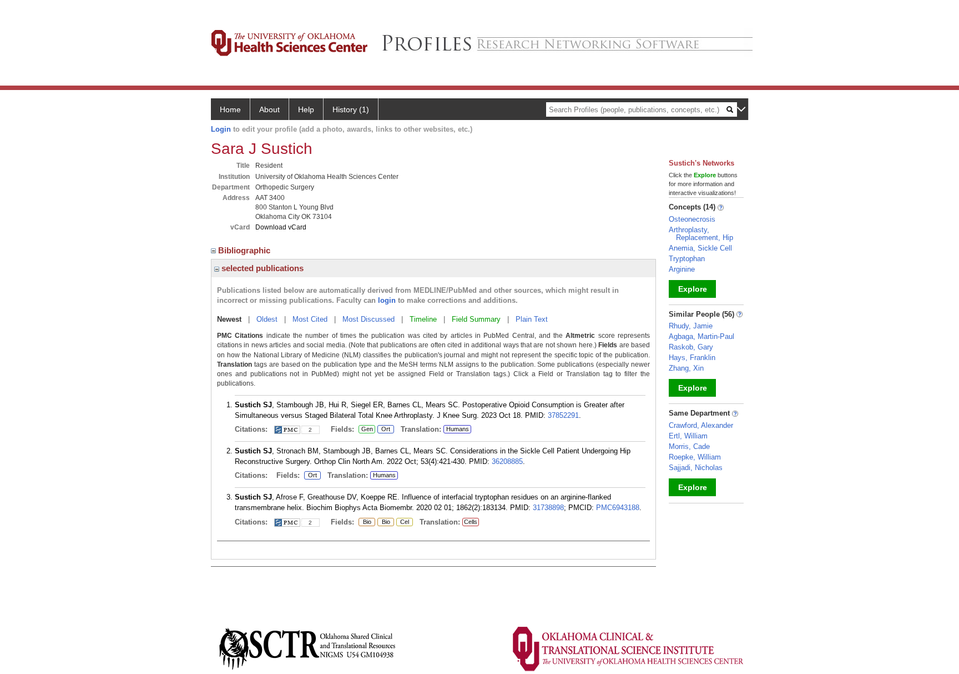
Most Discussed (368, 319)
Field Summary (476, 319)
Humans (457, 429)
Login (221, 129)
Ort (384, 429)
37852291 (563, 415)
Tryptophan (687, 258)
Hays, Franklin (692, 357)
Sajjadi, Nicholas (696, 467)
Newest (229, 319)
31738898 (548, 507)
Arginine (682, 269)
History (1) (350, 109)
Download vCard (280, 227)
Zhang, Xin (686, 368)
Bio (366, 522)
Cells (470, 521)
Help (306, 109)
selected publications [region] (261, 268)
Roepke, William (695, 457)
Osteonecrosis (692, 219)
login (387, 300)
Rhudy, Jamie (691, 326)
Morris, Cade (689, 446)
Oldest (266, 319)
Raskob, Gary (691, 347)
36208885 (507, 461)
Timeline (423, 319)
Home (230, 109)
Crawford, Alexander (701, 425)
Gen (366, 429)
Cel (402, 522)
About (269, 109)
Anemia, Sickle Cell (700, 248)
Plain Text (532, 319)
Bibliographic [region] (245, 250)
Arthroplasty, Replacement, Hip (701, 234)
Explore (692, 288)
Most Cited (309, 319)
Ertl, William (688, 436)
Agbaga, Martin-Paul (701, 336)
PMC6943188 (617, 507)
